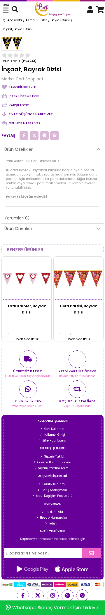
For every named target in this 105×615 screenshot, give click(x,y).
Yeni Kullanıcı (54, 428)
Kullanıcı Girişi (54, 434)
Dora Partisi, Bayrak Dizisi (78, 309)
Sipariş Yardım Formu (54, 468)
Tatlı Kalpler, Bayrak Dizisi (26, 309)
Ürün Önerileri (18, 228)
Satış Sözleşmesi (54, 490)
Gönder (91, 553)
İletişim (54, 523)
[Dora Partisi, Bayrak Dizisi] (78, 278)
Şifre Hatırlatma (54, 440)
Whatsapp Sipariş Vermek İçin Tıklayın (55, 607)
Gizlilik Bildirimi (54, 484)
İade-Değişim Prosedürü (54, 495)
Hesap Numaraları (54, 517)
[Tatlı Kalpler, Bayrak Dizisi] (26, 278)
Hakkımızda (54, 511)
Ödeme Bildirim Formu (54, 462)
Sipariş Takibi (54, 456)
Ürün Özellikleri (19, 149)
